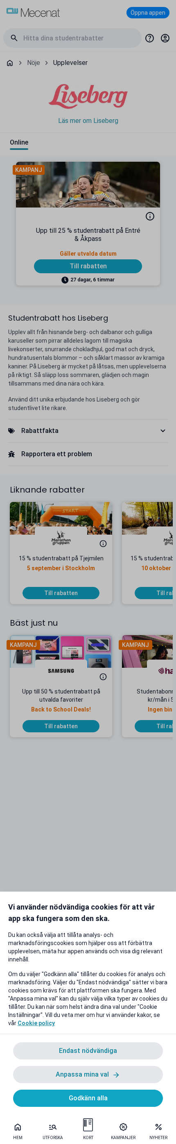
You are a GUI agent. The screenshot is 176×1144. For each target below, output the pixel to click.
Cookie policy (36, 1023)
